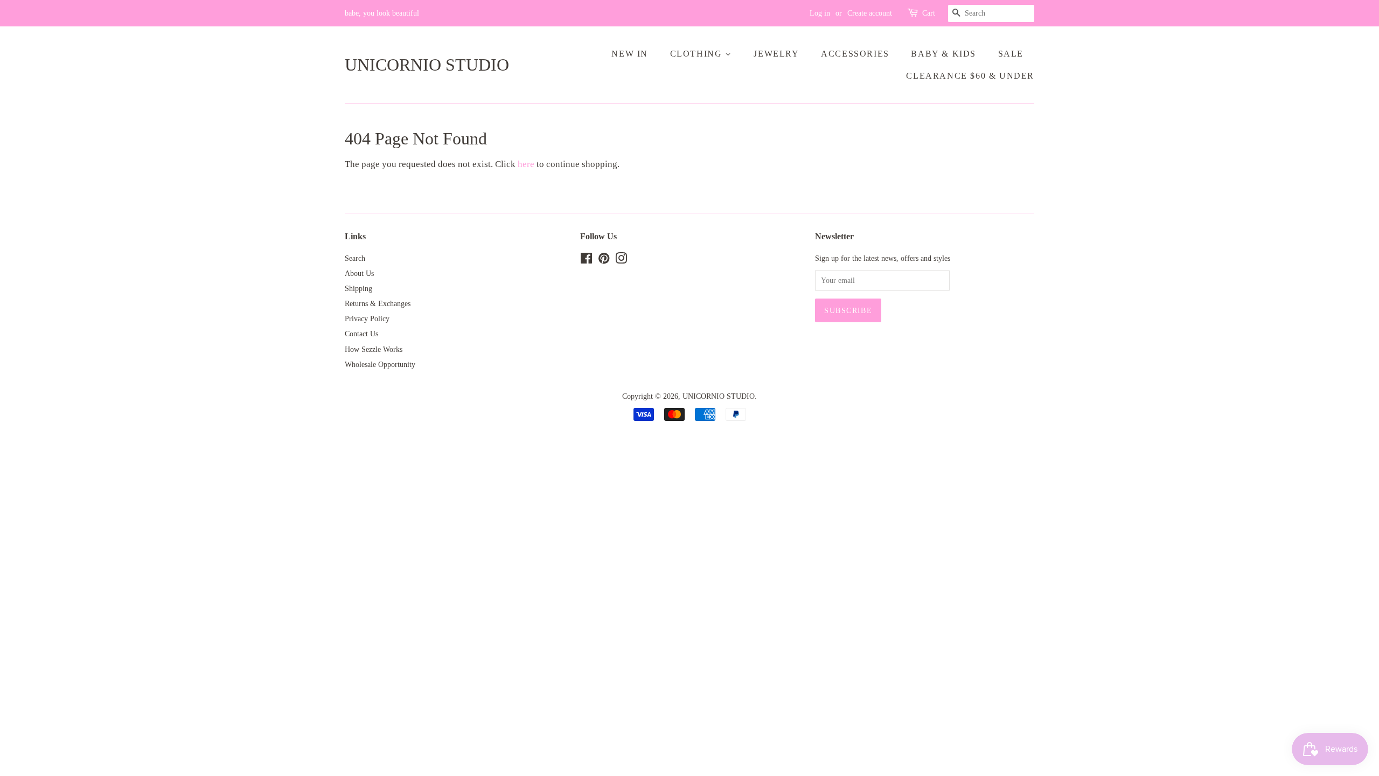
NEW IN (629, 53)
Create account (869, 13)
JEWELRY (776, 53)
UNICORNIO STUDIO (427, 64)
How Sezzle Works (373, 349)
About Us (359, 273)
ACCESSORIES (855, 53)
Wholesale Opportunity (380, 364)
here (526, 164)
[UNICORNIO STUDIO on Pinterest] (604, 260)
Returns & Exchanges (377, 303)
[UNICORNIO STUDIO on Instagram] (621, 260)
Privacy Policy (367, 318)
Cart (928, 13)
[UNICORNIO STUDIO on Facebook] (586, 260)
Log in (820, 13)
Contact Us (361, 333)
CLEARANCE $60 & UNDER (970, 75)
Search (355, 258)
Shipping (358, 288)
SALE (1010, 53)
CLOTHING (697, 53)
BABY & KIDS (943, 53)
